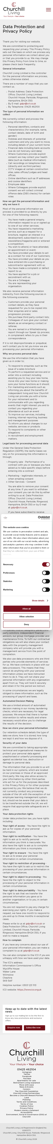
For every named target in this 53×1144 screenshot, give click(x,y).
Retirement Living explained (26, 1083)
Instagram (27, 1072)
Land (26, 1098)
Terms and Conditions (26, 1102)
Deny (26, 624)
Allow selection (26, 616)
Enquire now (13, 1028)
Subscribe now (33, 1028)
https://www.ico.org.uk (29, 990)
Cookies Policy (26, 1106)
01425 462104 (26, 1069)
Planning (26, 1100)
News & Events (26, 1087)
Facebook (27, 1076)
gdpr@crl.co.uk (28, 104)
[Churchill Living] (26, 1054)
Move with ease (26, 1085)
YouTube (27, 1078)
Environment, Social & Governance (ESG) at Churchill (26, 1116)
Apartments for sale (26, 1080)
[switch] (46, 573)
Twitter (27, 1074)
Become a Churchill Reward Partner (26, 1095)
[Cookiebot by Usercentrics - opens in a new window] (38, 517)
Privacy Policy (26, 1108)
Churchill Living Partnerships (26, 1093)
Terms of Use (26, 1104)
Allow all (26, 608)
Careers (26, 1089)
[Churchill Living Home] (22, 9)
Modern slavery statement (26, 1110)
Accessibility (26, 1112)
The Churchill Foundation (26, 1091)
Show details (38, 600)
